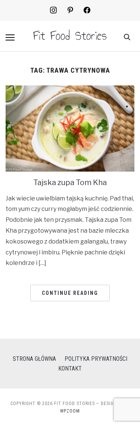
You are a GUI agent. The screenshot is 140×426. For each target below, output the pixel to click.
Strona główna (34, 358)
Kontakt (70, 368)
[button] (10, 37)
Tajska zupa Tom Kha (70, 182)
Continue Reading (70, 293)
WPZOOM (70, 411)
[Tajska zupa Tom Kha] (70, 90)
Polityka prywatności (96, 358)
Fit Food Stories (70, 35)
